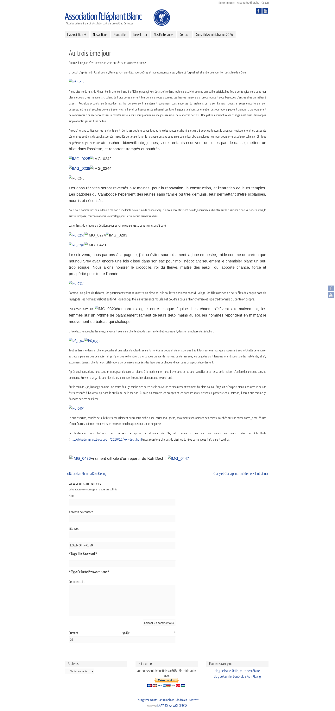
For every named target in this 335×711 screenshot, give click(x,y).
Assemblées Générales (248, 2)
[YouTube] (331, 295)
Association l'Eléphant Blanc (103, 17)
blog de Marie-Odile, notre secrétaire (237, 671)
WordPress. (180, 706)
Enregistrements (226, 2)
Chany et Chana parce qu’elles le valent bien (240, 474)
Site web (74, 529)
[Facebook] (331, 288)
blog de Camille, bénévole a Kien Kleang (237, 676)
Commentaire (77, 582)
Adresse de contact (81, 512)
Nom (71, 496)
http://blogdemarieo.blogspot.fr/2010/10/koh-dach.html (106, 439)
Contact (265, 2)
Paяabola (164, 706)
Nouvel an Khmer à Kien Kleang (86, 474)
